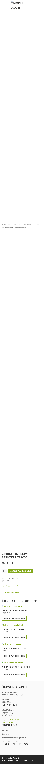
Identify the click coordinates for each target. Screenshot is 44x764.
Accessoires (14, 74)
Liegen (11, 168)
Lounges (12, 160)
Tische (10, 101)
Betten (11, 113)
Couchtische (15, 42)
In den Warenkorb (20, 571)
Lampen (11, 54)
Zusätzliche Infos (12, 593)
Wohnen (11, 17)
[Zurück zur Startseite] (22, 5)
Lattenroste (15, 121)
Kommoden (13, 117)
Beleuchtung (15, 172)
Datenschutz (14, 760)
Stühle (11, 97)
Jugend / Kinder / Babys (22, 137)
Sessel (10, 46)
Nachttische (15, 129)
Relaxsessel (15, 27)
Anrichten (13, 85)
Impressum (28, 760)
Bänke (10, 152)
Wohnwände (14, 66)
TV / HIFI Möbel (16, 62)
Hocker (11, 164)
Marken (11, 197)
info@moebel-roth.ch (10, 722)
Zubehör (12, 184)
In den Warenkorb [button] (14, 618)
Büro (9, 70)
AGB (3, 760)
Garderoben (15, 50)
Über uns (12, 204)
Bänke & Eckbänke (19, 89)
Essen (9, 80)
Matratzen (14, 125)
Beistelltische (17, 38)
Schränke (13, 133)
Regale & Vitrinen (19, 58)
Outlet (10, 191)
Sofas (10, 23)
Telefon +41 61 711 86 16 (12, 720)
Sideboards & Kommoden (15, 33)
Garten (11, 147)
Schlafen (12, 108)
